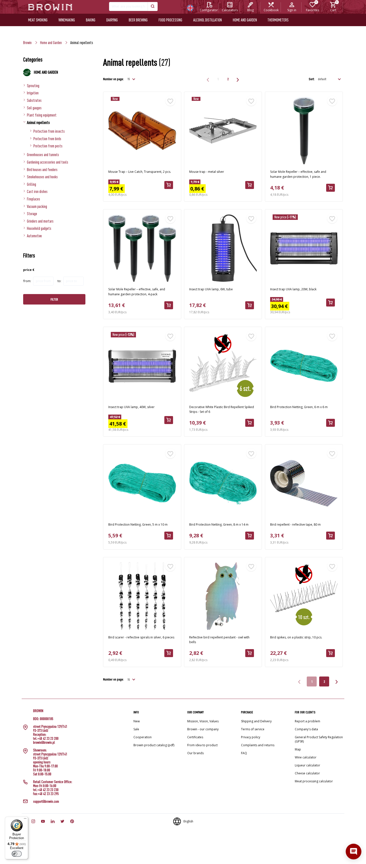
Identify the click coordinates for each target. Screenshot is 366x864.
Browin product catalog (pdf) (153, 745)
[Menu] (25, 820)
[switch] (17, 854)
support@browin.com (46, 801)
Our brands (195, 753)
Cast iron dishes (37, 191)
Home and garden (245, 20)
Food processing (170, 20)
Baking (90, 20)
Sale (136, 729)
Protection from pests (47, 146)
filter (54, 299)
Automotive (34, 236)
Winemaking (67, 20)
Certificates (195, 737)
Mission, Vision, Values (203, 721)
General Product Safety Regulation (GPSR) (319, 739)
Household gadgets (39, 228)
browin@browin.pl (44, 742)
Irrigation (33, 93)
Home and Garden (51, 42)
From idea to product (202, 745)
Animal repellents (38, 122)
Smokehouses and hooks (42, 177)
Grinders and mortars (40, 221)
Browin (27, 42)
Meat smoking (38, 20)
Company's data (306, 729)
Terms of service (252, 729)
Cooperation (142, 737)
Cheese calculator (307, 773)
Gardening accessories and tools (47, 162)
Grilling (31, 184)
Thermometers (278, 20)
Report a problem (307, 721)
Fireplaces (33, 199)
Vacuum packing (37, 206)
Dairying (112, 20)
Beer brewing (138, 20)
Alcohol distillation (207, 20)
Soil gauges (34, 108)
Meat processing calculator (314, 781)
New (136, 721)
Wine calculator (305, 757)
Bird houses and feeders (42, 169)
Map (298, 749)
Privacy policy (250, 737)
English (188, 821)
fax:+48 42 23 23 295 (46, 794)
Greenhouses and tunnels (43, 154)
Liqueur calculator (307, 765)
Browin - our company (203, 729)
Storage (32, 213)
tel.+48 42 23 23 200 (46, 739)
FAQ (244, 753)
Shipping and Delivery (256, 721)
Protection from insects (49, 131)
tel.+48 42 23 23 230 (46, 790)
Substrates (34, 100)
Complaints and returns (257, 745)
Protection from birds (47, 138)
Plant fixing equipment (42, 115)
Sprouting (33, 85)
